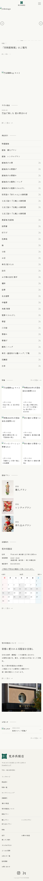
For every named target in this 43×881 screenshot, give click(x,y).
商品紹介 (4, 782)
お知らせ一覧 (6, 856)
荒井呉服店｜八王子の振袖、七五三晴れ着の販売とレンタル (21, 3)
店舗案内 (4, 798)
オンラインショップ (8, 793)
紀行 (3, 835)
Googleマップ (6, 765)
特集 (3, 830)
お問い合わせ (6, 867)
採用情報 (4, 861)
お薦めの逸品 (26, 835)
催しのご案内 (6, 840)
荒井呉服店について (8, 809)
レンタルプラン (26, 820)
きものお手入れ (7, 845)
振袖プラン (5, 814)
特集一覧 (4, 787)
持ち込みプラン (7, 824)
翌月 (39, 574)
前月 (4, 574)
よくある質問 (6, 850)
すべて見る (34, 380)
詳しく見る (6, 608)
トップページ (6, 777)
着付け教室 (5, 803)
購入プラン (5, 820)
